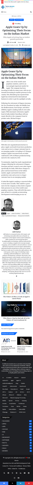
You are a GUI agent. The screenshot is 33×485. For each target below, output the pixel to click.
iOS (16, 392)
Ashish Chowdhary (16, 213)
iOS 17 (28, 392)
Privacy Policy (27, 466)
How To (4, 442)
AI (3, 377)
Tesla (12, 406)
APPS (3, 426)
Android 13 (5, 380)
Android (23, 377)
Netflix (4, 400)
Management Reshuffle (23, 215)
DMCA (9, 468)
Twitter (25, 406)
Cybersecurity (13, 386)
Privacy (17, 400)
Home (14, 16)
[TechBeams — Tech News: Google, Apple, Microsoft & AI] (8, 7)
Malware (19, 395)
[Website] (16, 276)
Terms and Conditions (15, 466)
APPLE (19, 16)
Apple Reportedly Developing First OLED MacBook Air (8, 348)
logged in (11, 328)
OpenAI (10, 400)
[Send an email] (15, 42)
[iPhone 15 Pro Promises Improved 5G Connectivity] (24, 341)
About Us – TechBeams (18, 468)
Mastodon (5, 463)
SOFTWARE (5, 440)
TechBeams (22, 403)
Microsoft (5, 397)
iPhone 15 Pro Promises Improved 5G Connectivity (24, 348)
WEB (3, 432)
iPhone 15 (11, 395)
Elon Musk (5, 389)
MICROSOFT (6, 437)
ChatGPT (4, 386)
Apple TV (18, 380)
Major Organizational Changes (9, 215)
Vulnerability (22, 409)
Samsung (24, 400)
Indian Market (25, 213)
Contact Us (5, 466)
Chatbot (23, 383)
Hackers (11, 392)
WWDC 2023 (22, 412)
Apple (8, 213)
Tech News (5, 406)
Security (4, 403)
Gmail (21, 389)
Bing (17, 383)
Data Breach (23, 386)
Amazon (16, 377)
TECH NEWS (19, 20)
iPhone (4, 395)
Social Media (12, 403)
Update (4, 409)
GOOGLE (5, 429)
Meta (25, 395)
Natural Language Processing (18, 397)
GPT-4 (4, 392)
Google (28, 389)
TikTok (18, 406)
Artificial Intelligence (7, 383)
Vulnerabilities (12, 409)
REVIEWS (5, 451)
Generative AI (14, 389)
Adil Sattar (11, 42)
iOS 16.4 (22, 392)
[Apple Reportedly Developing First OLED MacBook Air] (8, 341)
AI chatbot (8, 377)
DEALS (4, 448)
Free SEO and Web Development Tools (19, 463)
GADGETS (5, 445)
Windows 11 (13, 412)
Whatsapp (4, 412)
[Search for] (31, 12)
